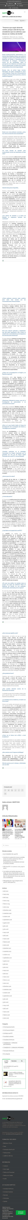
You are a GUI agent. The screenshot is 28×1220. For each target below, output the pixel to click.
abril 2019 (5, 897)
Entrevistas (6, 1198)
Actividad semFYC (8, 1033)
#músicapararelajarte (8, 1030)
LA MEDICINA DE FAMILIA (15, 16)
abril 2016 (5, 1008)
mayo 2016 (6, 1005)
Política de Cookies (8, 1175)
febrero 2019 (6, 903)
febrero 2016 (6, 1015)
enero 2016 (6, 1018)
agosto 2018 (6, 922)
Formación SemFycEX (9, 1149)
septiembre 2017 (7, 957)
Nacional (5, 1195)
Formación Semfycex (8, 1050)
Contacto (5, 1166)
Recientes (14, 1061)
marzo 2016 (6, 1011)
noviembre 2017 (7, 951)
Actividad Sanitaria (8, 1192)
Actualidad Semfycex (7, 38)
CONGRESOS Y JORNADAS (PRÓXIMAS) (13, 1047)
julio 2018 (5, 926)
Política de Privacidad (8, 1172)
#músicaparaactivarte (8, 1027)
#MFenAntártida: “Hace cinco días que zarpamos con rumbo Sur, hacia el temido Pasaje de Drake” (20, 832)
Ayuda (5, 1178)
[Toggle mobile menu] (25, 12)
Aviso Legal (6, 1169)
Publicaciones (6, 1152)
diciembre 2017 (7, 948)
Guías (4, 1146)
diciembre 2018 (7, 910)
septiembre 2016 (7, 995)
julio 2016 (5, 999)
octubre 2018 (6, 916)
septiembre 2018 (7, 919)
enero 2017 (6, 983)
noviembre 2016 (7, 989)
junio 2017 (5, 967)
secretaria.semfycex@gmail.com (14, 1)
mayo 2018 (6, 932)
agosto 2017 (6, 961)
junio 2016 (5, 1002)
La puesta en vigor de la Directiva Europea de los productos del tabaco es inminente (15, 1082)
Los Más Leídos (6, 1061)
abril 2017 (5, 973)
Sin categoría (6, 1054)
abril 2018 (5, 935)
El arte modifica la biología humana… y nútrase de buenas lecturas (16, 1074)
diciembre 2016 (7, 986)
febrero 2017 (6, 980)
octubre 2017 (6, 954)
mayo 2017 (6, 970)
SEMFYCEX (5, 16)
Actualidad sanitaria (8, 1036)
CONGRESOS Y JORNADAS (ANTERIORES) (10, 1043)
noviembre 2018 (7, 913)
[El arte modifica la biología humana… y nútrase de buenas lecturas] (6, 1072)
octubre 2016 (6, 992)
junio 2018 (5, 929)
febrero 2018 (6, 942)
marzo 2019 (6, 900)
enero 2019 (6, 907)
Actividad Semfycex (8, 1188)
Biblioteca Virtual (7, 1143)
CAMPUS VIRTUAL (8, 1156)
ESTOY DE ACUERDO (20, 1212)
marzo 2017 (6, 976)
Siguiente (22, 20)
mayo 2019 (6, 894)
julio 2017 (5, 964)
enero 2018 (6, 945)
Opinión (5, 1201)
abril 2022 (5, 891)
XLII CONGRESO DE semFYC (10, 854)
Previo (16, 20)
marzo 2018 (6, 938)
